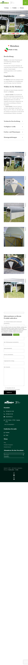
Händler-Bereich (7, 447)
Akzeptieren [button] (16, 334)
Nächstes (22, 7)
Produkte (15, 7)
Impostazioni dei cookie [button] (7, 334)
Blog (5, 442)
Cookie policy (11, 469)
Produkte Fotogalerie (8, 444)
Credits (16, 469)
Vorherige (6, 7)
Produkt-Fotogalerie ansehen (14, 299)
